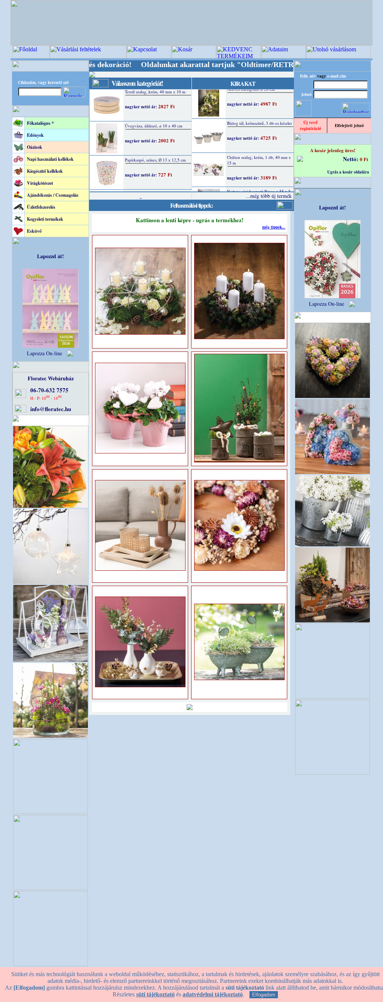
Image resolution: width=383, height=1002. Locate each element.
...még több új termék (269, 195)
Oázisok (34, 147)
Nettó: (351, 159)
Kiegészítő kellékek (45, 171)
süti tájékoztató (155, 994)
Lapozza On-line (44, 353)
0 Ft (364, 159)
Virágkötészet (40, 183)
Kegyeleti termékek (45, 219)
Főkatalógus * (40, 123)
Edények (35, 135)
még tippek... (273, 227)
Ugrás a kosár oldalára (348, 172)
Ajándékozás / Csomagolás (53, 195)
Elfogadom (263, 995)
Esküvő (34, 231)
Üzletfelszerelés (41, 207)
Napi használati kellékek (50, 159)
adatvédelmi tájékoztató (213, 994)
